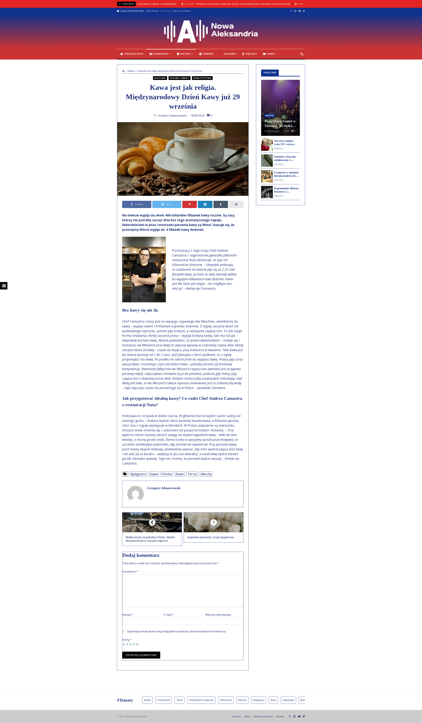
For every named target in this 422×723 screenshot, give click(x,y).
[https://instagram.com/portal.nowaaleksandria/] (295, 10)
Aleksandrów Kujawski (189, 700)
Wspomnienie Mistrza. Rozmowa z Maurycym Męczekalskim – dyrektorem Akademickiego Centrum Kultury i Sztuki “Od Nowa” (286, 190)
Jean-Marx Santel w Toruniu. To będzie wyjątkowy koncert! (280, 123)
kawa (154, 474)
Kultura (131, 70)
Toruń (192, 474)
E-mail (168, 615)
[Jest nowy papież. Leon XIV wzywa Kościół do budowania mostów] (267, 144)
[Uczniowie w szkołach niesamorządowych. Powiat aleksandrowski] (267, 176)
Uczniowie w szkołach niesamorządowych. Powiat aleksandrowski (287, 174)
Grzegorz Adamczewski (164, 488)
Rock (261, 700)
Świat (179, 474)
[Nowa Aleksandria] (211, 31)
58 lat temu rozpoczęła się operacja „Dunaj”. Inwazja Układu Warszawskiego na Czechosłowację (225, 3)
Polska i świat (179, 77)
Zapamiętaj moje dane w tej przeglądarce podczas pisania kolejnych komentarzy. (176, 631)
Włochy (206, 474)
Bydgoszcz (138, 474)
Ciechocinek (151, 700)
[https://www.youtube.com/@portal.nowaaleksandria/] (300, 10)
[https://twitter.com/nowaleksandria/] (304, 10)
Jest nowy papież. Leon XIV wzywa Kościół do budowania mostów (286, 142)
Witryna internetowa (218, 615)
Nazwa (127, 615)
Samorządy (276, 700)
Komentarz (130, 571)
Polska (167, 474)
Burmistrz (293, 700)
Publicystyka (202, 77)
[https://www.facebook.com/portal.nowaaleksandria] (291, 10)
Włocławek (214, 700)
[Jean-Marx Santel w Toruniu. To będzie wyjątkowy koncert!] (280, 108)
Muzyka (270, 115)
